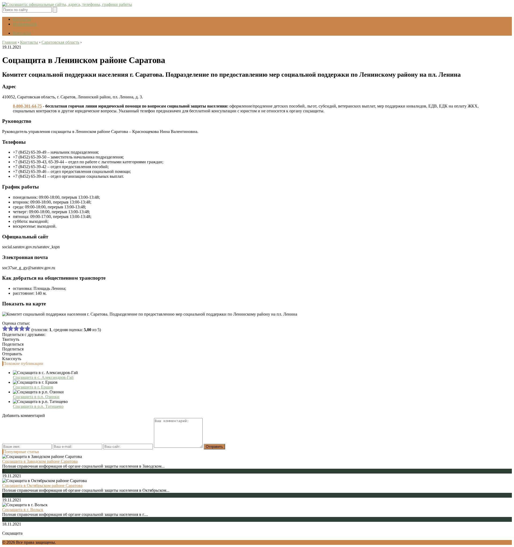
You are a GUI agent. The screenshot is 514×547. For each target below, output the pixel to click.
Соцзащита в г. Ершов (33, 387)
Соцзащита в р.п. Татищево (38, 406)
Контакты (22, 19)
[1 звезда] (5, 328)
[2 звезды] (10, 328)
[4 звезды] (22, 328)
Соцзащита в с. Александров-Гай (43, 377)
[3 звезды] (16, 328)
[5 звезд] (27, 328)
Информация (25, 24)
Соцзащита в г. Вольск (22, 509)
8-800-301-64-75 (27, 106)
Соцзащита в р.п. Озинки (36, 396)
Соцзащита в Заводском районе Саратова (40, 461)
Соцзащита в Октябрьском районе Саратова (42, 485)
